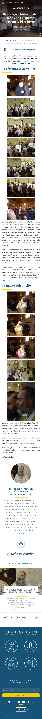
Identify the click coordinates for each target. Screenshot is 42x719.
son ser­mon (12, 423)
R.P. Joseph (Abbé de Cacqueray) (22, 28)
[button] (40, 2)
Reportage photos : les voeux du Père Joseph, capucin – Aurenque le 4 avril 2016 (21, 591)
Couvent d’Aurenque (28, 61)
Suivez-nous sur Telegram (23, 49)
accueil (6, 40)
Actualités (14, 40)
